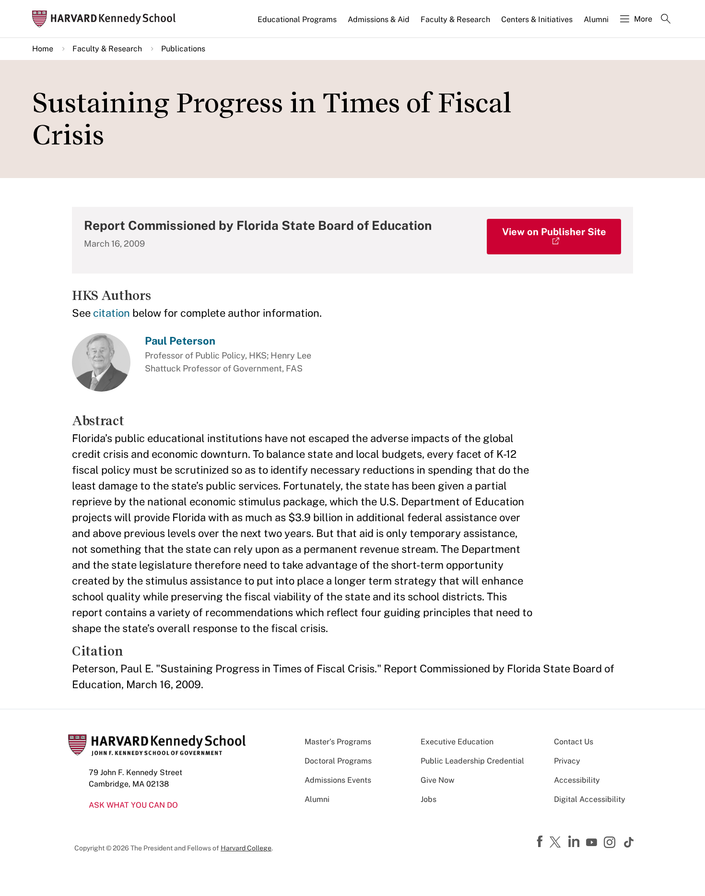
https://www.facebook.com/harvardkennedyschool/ (541, 842)
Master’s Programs (338, 741)
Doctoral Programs (338, 760)
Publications (183, 48)
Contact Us (573, 741)
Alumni (596, 19)
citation (111, 313)
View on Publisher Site (554, 232)
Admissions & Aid (379, 19)
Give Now (437, 780)
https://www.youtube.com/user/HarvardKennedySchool (593, 843)
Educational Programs (297, 19)
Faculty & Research (455, 19)
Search (665, 19)
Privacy (567, 760)
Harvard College (246, 848)
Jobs (428, 799)
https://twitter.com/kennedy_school (557, 842)
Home (42, 48)
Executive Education (457, 741)
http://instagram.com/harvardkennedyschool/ (611, 843)
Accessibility (577, 780)
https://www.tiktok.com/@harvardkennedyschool (629, 842)
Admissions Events (338, 780)
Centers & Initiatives (537, 19)
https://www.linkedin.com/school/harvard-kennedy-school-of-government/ (575, 842)
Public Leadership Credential (472, 760)
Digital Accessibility (589, 799)
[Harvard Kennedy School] (107, 19)
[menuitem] (298, 23)
